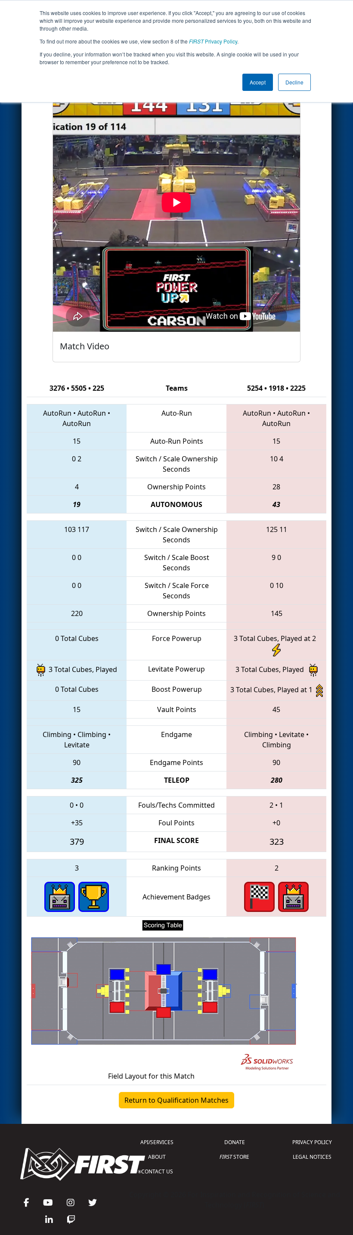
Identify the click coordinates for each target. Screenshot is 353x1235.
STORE (234, 1156)
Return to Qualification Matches (176, 1100)
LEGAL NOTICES (312, 1156)
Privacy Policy (213, 41)
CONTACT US (157, 1171)
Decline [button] (294, 82)
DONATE (234, 1142)
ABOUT (157, 1156)
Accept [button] (258, 82)
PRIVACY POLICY (312, 1142)
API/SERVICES (156, 1142)
